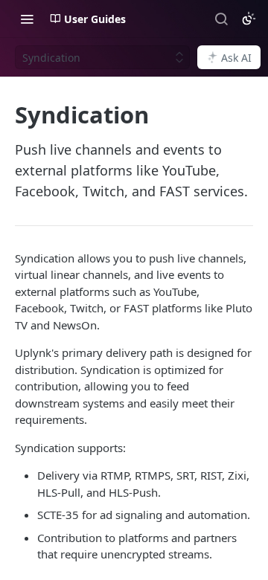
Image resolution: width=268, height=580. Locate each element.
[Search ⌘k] (221, 18)
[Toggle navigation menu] (27, 18)
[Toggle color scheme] (249, 18)
